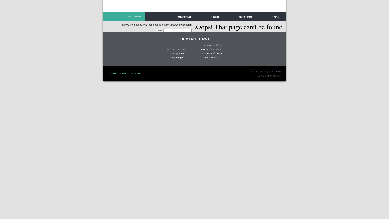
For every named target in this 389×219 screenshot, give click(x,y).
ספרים (276, 17)
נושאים (215, 17)
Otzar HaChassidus (237, 6)
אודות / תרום (117, 73)
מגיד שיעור (245, 17)
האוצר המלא (183, 17)
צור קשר (135, 73)
